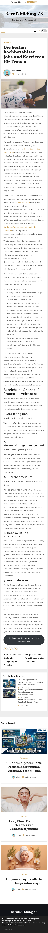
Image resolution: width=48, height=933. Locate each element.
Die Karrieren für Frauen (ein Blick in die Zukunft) (21, 227)
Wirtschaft (6, 42)
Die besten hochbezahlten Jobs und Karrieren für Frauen (24, 55)
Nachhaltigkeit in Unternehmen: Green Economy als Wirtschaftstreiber (30, 692)
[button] (3, 31)
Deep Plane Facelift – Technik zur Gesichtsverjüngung (24, 825)
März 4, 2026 (25, 688)
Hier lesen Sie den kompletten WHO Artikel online (24, 640)
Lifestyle (24, 816)
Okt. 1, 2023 (24, 705)
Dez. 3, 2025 (30, 835)
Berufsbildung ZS (24, 14)
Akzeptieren (8, 929)
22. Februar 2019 (22, 202)
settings (21, 925)
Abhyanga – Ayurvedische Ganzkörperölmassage (24, 881)
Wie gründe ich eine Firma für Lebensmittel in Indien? (34, 658)
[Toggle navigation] (35, 30)
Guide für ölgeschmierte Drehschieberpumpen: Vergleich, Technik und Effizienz (31, 682)
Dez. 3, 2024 (24, 698)
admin (18, 71)
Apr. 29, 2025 (30, 889)
